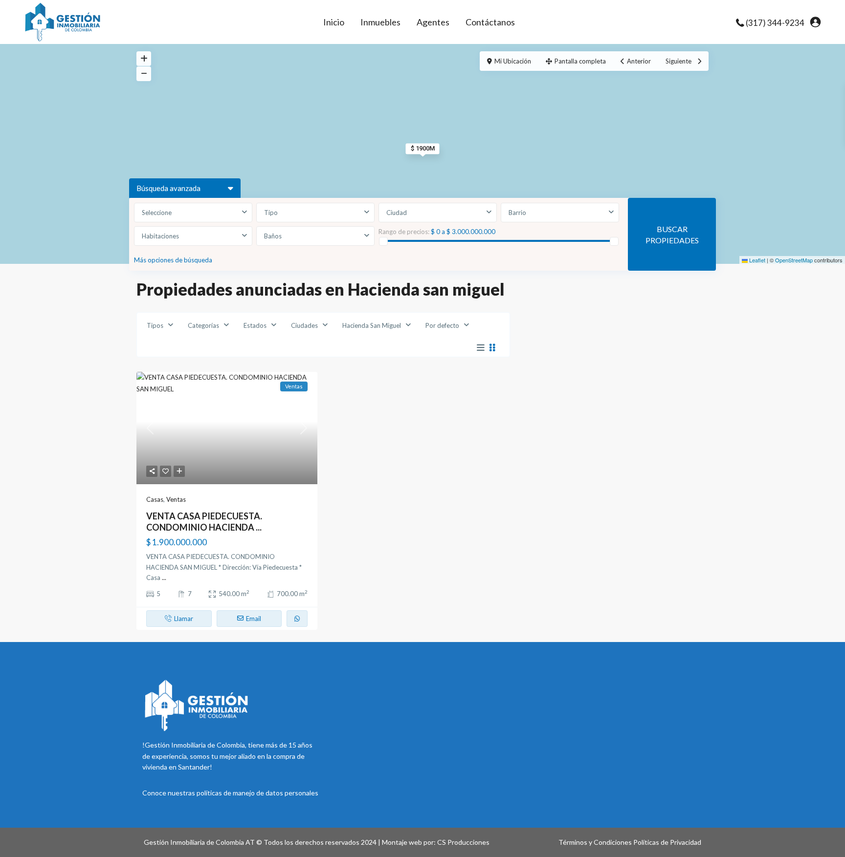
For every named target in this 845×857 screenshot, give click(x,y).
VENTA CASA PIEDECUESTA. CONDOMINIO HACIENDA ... (204, 522)
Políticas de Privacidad (667, 842)
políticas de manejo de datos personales (257, 793)
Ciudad (396, 212)
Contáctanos (490, 22)
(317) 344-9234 (775, 23)
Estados (255, 325)
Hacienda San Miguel (371, 325)
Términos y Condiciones (595, 842)
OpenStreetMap (794, 260)
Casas (154, 499)
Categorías (203, 325)
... (164, 577)
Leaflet (756, 260)
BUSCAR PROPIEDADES (672, 234)
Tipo (271, 212)
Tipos (155, 325)
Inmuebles (380, 22)
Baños (273, 236)
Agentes (433, 22)
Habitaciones (160, 236)
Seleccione (157, 212)
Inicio (333, 22)
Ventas (176, 499)
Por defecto (442, 325)
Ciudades (304, 325)
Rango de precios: (403, 231)
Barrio (517, 212)
